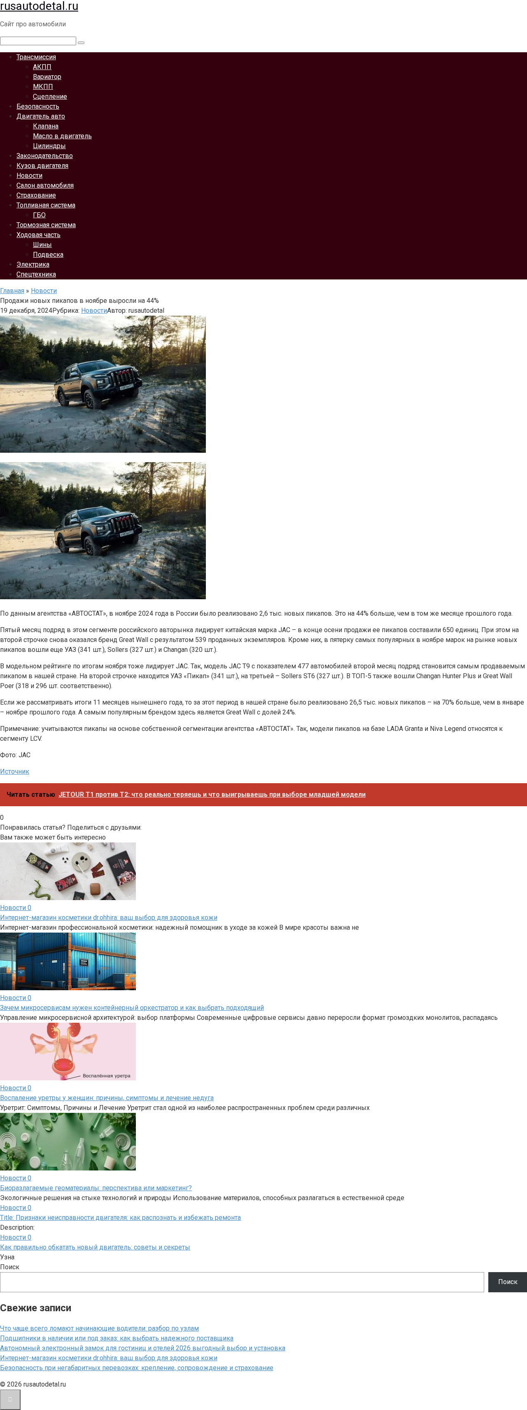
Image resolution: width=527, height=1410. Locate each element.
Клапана (45, 126)
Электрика (32, 264)
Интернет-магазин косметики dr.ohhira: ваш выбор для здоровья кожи (108, 917)
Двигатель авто (40, 116)
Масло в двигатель (62, 136)
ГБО (39, 215)
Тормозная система (46, 225)
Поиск (9, 1267)
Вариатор (47, 77)
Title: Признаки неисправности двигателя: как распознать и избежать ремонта (120, 1218)
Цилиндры (49, 146)
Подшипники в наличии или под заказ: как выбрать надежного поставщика (116, 1338)
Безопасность (37, 106)
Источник (14, 771)
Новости (29, 175)
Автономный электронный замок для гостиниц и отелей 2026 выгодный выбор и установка (142, 1348)
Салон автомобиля (45, 185)
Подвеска (48, 254)
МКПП (43, 87)
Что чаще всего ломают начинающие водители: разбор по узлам (99, 1328)
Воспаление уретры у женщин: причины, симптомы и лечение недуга (107, 1098)
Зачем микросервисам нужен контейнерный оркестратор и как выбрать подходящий (132, 1008)
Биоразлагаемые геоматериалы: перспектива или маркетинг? (96, 1188)
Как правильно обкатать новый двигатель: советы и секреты (95, 1247)
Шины (42, 245)
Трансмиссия (36, 57)
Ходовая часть (38, 235)
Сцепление (50, 96)
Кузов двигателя (42, 166)
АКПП (42, 67)
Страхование (36, 195)
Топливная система (45, 205)
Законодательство (44, 156)
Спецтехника (36, 274)
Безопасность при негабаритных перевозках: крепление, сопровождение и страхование (136, 1368)
